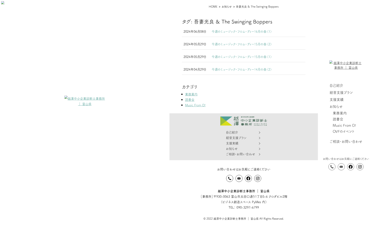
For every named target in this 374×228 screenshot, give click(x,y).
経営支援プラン (341, 92)
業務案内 (340, 113)
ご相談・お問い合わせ (346, 141)
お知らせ (336, 106)
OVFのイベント (343, 131)
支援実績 (337, 99)
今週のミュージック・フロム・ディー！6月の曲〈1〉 (242, 31)
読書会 (338, 119)
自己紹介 (336, 85)
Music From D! (344, 125)
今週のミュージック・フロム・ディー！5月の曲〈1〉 (242, 56)
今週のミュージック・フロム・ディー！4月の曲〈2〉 (242, 69)
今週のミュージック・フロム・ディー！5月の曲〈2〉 (242, 44)
